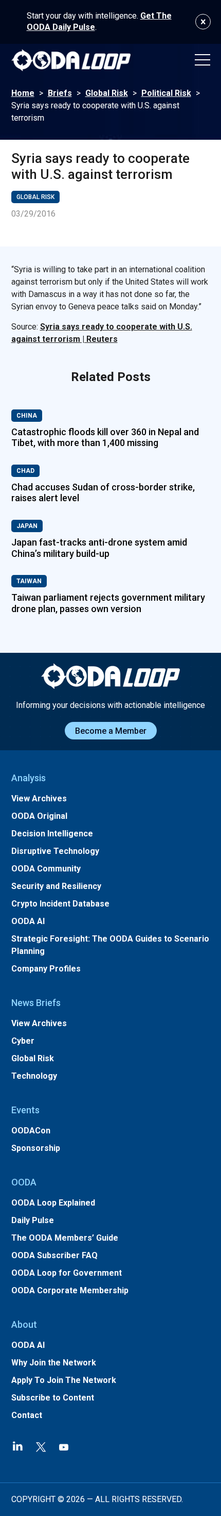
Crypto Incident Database (60, 904)
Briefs (60, 93)
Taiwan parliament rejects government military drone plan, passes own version (108, 603)
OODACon (30, 1130)
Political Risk (166, 93)
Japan (27, 526)
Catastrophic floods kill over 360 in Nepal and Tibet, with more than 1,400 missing (105, 437)
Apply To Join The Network (63, 1380)
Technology (34, 1076)
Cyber (22, 1041)
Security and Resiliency (56, 886)
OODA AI (28, 921)
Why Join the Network (53, 1362)
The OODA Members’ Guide (64, 1238)
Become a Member (110, 731)
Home (22, 93)
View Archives (39, 798)
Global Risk (106, 93)
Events (25, 1110)
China (26, 415)
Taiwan (29, 581)
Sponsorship (35, 1148)
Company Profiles (46, 969)
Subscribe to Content (52, 1398)
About (24, 1324)
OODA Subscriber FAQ (54, 1255)
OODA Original (39, 816)
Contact (26, 1415)
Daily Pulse (32, 1220)
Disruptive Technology (55, 851)
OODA (23, 1182)
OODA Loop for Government (66, 1273)
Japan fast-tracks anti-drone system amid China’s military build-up (99, 548)
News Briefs (36, 1002)
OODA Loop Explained (53, 1203)
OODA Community (46, 869)
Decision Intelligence (52, 833)
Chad (25, 470)
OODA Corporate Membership (69, 1290)
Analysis (28, 777)
